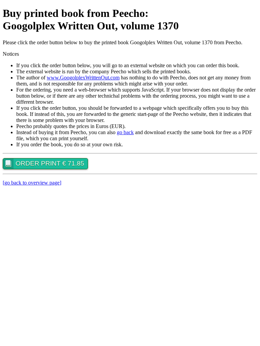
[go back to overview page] (32, 183)
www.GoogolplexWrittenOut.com (83, 77)
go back (125, 132)
